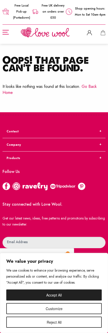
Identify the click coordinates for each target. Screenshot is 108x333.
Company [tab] (14, 144)
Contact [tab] (13, 131)
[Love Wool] (45, 32)
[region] (54, 293)
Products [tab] (13, 158)
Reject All (54, 322)
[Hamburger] (6, 32)
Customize (54, 308)
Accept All (54, 295)
